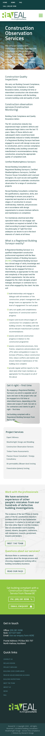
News (13, 2)
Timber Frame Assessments (18, 451)
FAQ (20, 2)
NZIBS (8, 261)
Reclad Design (9, 663)
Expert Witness (13, 437)
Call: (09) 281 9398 (9, 6)
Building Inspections (11, 679)
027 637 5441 (15, 633)
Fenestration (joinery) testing (18, 468)
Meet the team (9, 683)
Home (5, 2)
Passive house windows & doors (16, 675)
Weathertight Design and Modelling (20, 442)
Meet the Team (15, 543)
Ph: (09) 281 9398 (19, 599)
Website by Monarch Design (23, 733)
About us (7, 687)
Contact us (8, 659)
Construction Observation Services (20, 446)
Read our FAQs (15, 571)
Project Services (10, 667)
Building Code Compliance (13, 671)
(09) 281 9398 (16, 630)
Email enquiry (19, 606)
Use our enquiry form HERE (21, 635)
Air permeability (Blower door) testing (21, 463)
